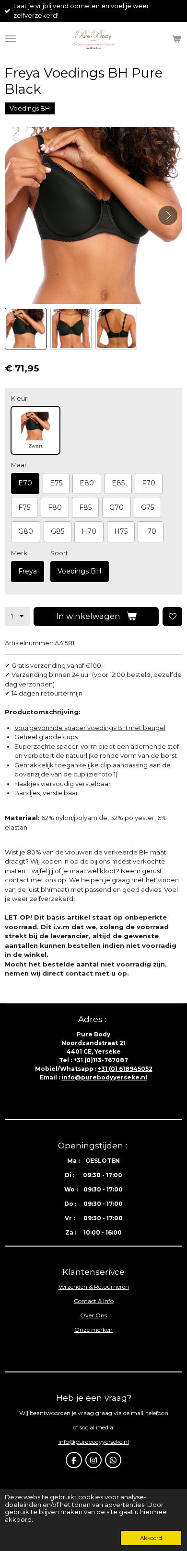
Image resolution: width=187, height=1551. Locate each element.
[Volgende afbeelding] (167, 215)
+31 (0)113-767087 (100, 1060)
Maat (19, 465)
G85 (57, 531)
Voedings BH (80, 571)
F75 (24, 507)
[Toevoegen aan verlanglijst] (172, 617)
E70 (25, 483)
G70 (116, 507)
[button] (26, 328)
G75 (147, 507)
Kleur (19, 398)
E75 (56, 483)
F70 (148, 483)
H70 (89, 531)
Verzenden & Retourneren (93, 1286)
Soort (59, 553)
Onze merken (93, 1329)
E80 (87, 483)
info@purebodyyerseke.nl (104, 1077)
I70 (150, 531)
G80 (25, 531)
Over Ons (93, 1315)
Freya (27, 571)
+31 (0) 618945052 (125, 1068)
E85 (118, 483)
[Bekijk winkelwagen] (176, 39)
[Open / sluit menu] (10, 39)
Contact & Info (94, 1300)
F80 (55, 507)
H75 (121, 531)
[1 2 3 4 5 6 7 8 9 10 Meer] (17, 617)
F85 (85, 507)
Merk (19, 553)
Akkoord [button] (151, 1538)
